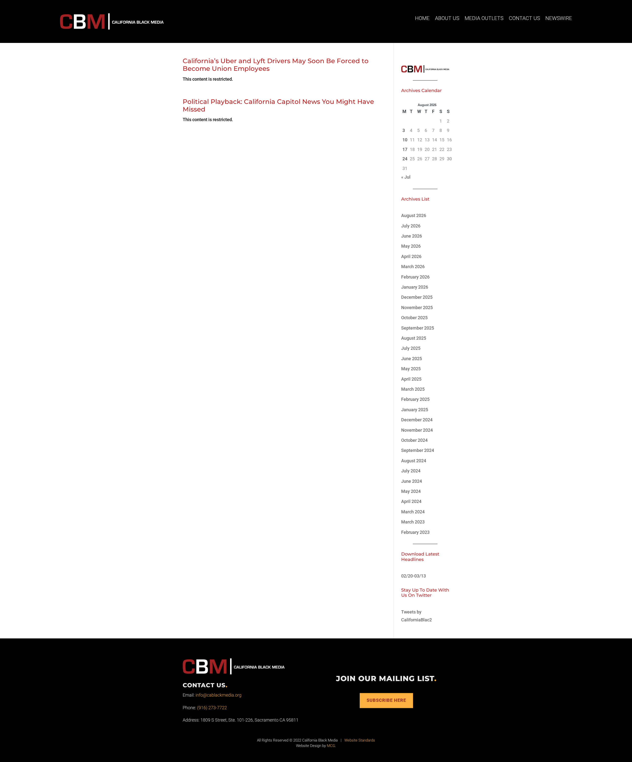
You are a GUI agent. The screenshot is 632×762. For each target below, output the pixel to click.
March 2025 (413, 389)
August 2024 (413, 460)
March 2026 (413, 266)
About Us (447, 18)
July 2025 (410, 348)
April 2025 (411, 379)
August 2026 (413, 215)
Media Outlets (484, 18)
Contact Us (524, 18)
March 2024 (413, 511)
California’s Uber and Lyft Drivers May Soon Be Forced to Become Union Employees (276, 65)
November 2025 (417, 307)
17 (404, 149)
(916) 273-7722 (212, 707)
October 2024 (414, 440)
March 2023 (413, 521)
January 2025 (414, 409)
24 (404, 158)
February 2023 (415, 532)
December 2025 (417, 297)
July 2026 (410, 225)
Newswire (558, 18)
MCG (331, 745)
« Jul (406, 177)
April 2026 (411, 256)
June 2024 (411, 481)
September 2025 (417, 328)
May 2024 (411, 491)
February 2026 (415, 276)
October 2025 (414, 317)
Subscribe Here (386, 700)
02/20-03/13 (413, 575)
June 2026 (411, 236)
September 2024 (417, 450)
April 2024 (411, 501)
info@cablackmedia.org (218, 695)
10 (404, 139)
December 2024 (417, 419)
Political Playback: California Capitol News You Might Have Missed (278, 105)
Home (422, 18)
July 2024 (410, 470)
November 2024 (417, 430)
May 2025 (411, 368)
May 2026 (411, 246)
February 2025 (415, 399)
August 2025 (413, 338)
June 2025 (411, 358)
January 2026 (414, 287)
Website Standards (359, 740)
